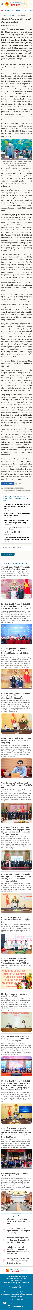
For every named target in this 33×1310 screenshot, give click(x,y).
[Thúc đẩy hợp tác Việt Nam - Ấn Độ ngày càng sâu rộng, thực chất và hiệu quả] (16, 813)
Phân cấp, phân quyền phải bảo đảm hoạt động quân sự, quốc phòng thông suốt (18, 1240)
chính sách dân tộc (9, 490)
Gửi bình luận (8, 554)
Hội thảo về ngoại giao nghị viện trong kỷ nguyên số (14, 995)
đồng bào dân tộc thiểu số (23, 490)
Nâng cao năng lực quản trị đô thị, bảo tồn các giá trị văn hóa (18, 1221)
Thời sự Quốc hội (21, 15)
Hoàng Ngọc (5, 25)
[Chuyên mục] (2, 4)
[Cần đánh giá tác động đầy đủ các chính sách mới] (16, 1201)
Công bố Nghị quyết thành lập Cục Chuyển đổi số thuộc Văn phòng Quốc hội (16, 920)
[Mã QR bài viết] (20, 483)
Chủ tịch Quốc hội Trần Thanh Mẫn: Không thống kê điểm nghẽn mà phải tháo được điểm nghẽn (15, 696)
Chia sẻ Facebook (8, 483)
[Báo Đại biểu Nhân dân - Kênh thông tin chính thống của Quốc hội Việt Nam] (16, 4)
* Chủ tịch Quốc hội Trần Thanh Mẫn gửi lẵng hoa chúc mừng (16, 966)
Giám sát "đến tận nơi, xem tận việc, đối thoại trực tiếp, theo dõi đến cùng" (17, 506)
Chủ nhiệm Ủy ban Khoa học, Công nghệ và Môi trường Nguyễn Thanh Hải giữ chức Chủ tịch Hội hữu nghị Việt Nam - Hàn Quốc (15, 831)
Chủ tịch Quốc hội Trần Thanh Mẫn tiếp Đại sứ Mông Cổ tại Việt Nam (15, 568)
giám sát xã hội (19, 488)
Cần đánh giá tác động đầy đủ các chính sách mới (14, 1175)
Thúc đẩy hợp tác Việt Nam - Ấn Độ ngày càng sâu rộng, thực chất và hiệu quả (16, 785)
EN (30, 4)
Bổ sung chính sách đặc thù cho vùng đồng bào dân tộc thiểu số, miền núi (18, 1261)
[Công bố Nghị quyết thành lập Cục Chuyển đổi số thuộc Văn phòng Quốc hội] (16, 944)
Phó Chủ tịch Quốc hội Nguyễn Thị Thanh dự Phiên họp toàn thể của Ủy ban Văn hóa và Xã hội (18, 1250)
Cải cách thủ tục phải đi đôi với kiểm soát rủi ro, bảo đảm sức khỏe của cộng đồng (16, 740)
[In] (16, 483)
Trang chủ (4, 15)
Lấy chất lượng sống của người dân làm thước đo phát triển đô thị (18, 1230)
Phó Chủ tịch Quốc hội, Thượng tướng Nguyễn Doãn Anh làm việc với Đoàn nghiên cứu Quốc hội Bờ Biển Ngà (16, 652)
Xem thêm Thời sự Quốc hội (14, 564)
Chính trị (11, 15)
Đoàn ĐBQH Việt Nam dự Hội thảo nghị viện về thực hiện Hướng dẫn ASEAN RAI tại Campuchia (15, 1038)
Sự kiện (7, 10)
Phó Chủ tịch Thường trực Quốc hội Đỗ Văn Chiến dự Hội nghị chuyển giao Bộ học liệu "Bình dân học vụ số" (16, 606)
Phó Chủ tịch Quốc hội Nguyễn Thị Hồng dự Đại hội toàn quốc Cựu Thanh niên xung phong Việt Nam (15, 960)
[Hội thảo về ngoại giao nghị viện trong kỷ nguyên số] (16, 1022)
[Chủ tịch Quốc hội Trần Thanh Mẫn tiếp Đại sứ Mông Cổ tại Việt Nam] (16, 589)
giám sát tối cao (9, 488)
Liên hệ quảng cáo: (16, 1299)
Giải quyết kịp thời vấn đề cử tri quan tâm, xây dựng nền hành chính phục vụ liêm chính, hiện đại (17, 530)
